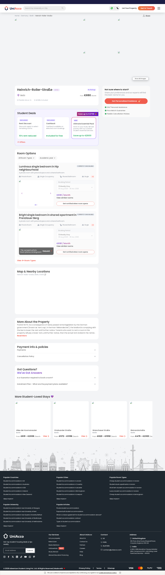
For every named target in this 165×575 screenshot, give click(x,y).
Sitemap (111, 568)
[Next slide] (51, 193)
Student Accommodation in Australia (16, 484)
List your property (54, 538)
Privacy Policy (84, 568)
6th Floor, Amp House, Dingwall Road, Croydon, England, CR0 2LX (142, 542)
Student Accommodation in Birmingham (70, 491)
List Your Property (129, 8)
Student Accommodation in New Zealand (17, 494)
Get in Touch (146, 8)
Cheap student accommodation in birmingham (126, 494)
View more (7, 499)
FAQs (81, 552)
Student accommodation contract (68, 518)
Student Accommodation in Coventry (69, 484)
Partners (82, 545)
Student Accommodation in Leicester (69, 488)
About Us (83, 538)
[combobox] (44, 8)
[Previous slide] (22, 193)
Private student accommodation (67, 508)
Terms (98, 568)
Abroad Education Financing (58, 555)
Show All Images (140, 79)
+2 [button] (93, 177)
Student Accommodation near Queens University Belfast (22, 515)
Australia (106, 546)
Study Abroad (53, 552)
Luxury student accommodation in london (124, 491)
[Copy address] (45, 274)
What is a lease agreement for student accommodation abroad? (79, 515)
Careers (82, 548)
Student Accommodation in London (68, 481)
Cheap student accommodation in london (124, 481)
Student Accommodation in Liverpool (69, 494)
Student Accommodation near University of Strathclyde (22, 518)
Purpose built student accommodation (69, 511)
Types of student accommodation (68, 521)
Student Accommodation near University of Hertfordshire (22, 521)
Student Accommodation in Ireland (15, 491)
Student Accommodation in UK (14, 481)
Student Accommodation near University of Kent (19, 511)
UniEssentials (53, 548)
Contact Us (83, 542)
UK (104, 538)
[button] (64, 198)
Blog (81, 555)
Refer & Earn (53, 542)
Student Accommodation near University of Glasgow (21, 508)
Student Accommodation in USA (14, 488)
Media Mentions (54, 545)
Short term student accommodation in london (126, 488)
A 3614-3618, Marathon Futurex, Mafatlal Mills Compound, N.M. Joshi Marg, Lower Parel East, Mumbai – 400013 (143, 551)
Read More (22, 336)
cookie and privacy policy (108, 573)
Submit (30, 550)
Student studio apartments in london (122, 484)
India (105, 542)
